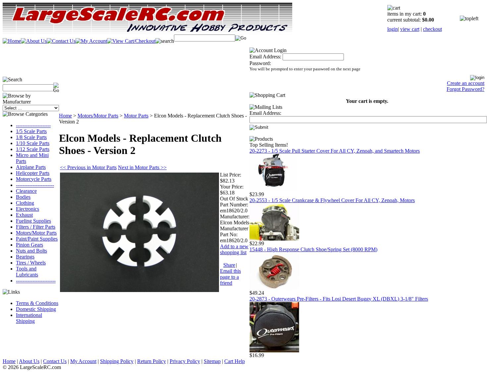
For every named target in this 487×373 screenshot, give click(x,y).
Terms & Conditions (37, 303)
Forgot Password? (465, 89)
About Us (29, 361)
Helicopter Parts (32, 173)
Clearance (26, 191)
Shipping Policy (117, 361)
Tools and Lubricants (27, 271)
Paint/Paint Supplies (37, 239)
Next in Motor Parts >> (142, 167)
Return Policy (151, 361)
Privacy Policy (185, 361)
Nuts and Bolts (31, 251)
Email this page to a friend (230, 277)
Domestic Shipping (36, 309)
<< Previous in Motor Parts (88, 167)
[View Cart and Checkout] (131, 41)
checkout (432, 29)
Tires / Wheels (31, 262)
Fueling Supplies (33, 221)
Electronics (27, 209)
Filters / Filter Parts (35, 227)
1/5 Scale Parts (31, 131)
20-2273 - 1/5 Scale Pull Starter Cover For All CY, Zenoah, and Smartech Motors (334, 151)
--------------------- (33, 125)
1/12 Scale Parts (32, 149)
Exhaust (24, 215)
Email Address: (265, 56)
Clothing (25, 203)
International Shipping (29, 318)
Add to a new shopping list (234, 249)
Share (229, 265)
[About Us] (34, 41)
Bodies (23, 197)
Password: (260, 63)
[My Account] (91, 41)
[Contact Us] (61, 41)
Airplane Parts (31, 167)
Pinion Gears (29, 245)
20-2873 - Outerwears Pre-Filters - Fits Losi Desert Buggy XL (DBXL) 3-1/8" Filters (338, 299)
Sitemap (212, 361)
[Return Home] (12, 41)
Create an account (465, 83)
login (392, 29)
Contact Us (55, 361)
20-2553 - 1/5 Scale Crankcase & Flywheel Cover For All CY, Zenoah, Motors (332, 200)
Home (65, 115)
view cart (409, 29)
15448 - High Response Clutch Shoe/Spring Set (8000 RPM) (313, 249)
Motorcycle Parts (33, 179)
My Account (83, 361)
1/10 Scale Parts (32, 143)
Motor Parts (136, 115)
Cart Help (234, 361)
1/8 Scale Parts (31, 137)
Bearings (25, 257)
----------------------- (35, 185)
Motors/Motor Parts (36, 233)
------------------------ (36, 280)
